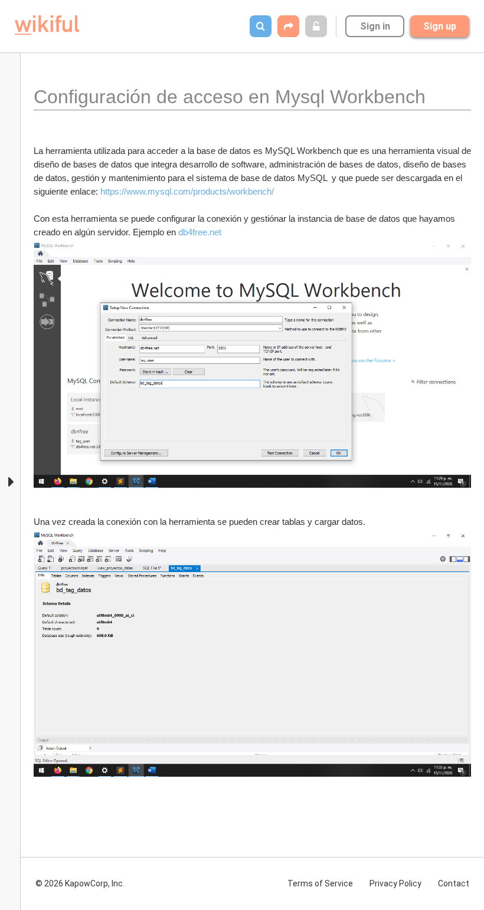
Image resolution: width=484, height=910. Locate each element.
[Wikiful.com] (47, 25)
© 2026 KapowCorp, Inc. (80, 883)
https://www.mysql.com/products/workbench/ (187, 191)
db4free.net (199, 232)
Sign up (439, 26)
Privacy (395, 883)
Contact (453, 883)
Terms (320, 883)
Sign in (375, 26)
